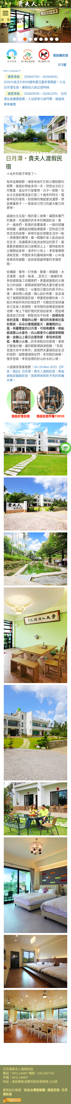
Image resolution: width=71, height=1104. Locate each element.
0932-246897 (20, 1073)
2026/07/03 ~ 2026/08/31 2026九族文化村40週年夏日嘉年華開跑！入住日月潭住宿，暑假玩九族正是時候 (35, 82)
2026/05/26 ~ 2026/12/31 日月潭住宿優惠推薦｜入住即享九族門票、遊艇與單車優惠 (35, 99)
